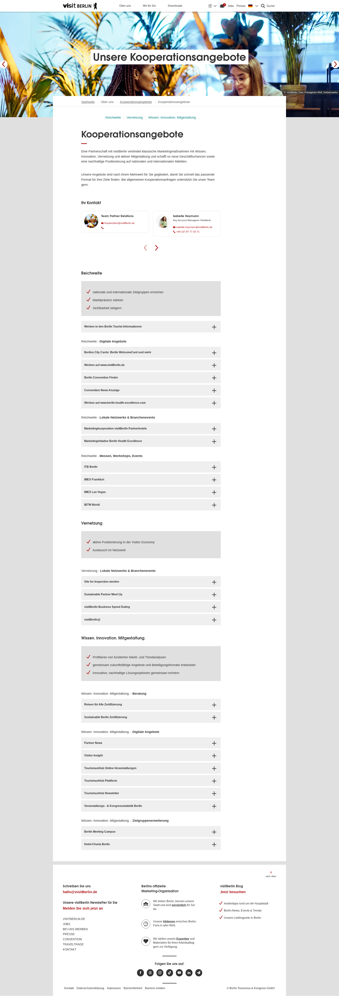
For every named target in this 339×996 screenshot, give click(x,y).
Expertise (182, 938)
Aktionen (169, 921)
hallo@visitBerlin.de (80, 892)
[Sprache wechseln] (253, 5)
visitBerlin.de (74, 918)
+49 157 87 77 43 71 (188, 231)
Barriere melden (155, 988)
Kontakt (69, 949)
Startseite (88, 102)
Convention (72, 939)
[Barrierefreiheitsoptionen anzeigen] (212, 6)
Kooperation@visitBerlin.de (119, 223)
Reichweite (113, 117)
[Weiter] (335, 64)
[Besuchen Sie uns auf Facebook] (140, 972)
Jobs (231, 5)
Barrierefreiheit (133, 988)
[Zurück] (3, 64)
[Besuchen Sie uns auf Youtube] (179, 972)
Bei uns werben (75, 929)
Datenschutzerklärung (90, 988)
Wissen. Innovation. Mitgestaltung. (172, 117)
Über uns (125, 5)
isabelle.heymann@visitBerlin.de (194, 227)
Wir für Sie (149, 5)
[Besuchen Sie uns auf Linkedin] (189, 972)
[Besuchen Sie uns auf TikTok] (169, 972)
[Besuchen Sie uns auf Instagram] (159, 972)
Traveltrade (73, 944)
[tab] (151, 326)
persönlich (179, 905)
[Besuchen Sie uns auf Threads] (150, 972)
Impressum (114, 988)
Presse (241, 5)
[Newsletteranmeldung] (198, 972)
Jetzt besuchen (233, 892)
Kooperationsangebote (136, 102)
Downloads (175, 5)
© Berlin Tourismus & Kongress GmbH (251, 988)
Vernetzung (135, 117)
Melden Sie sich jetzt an (83, 908)
